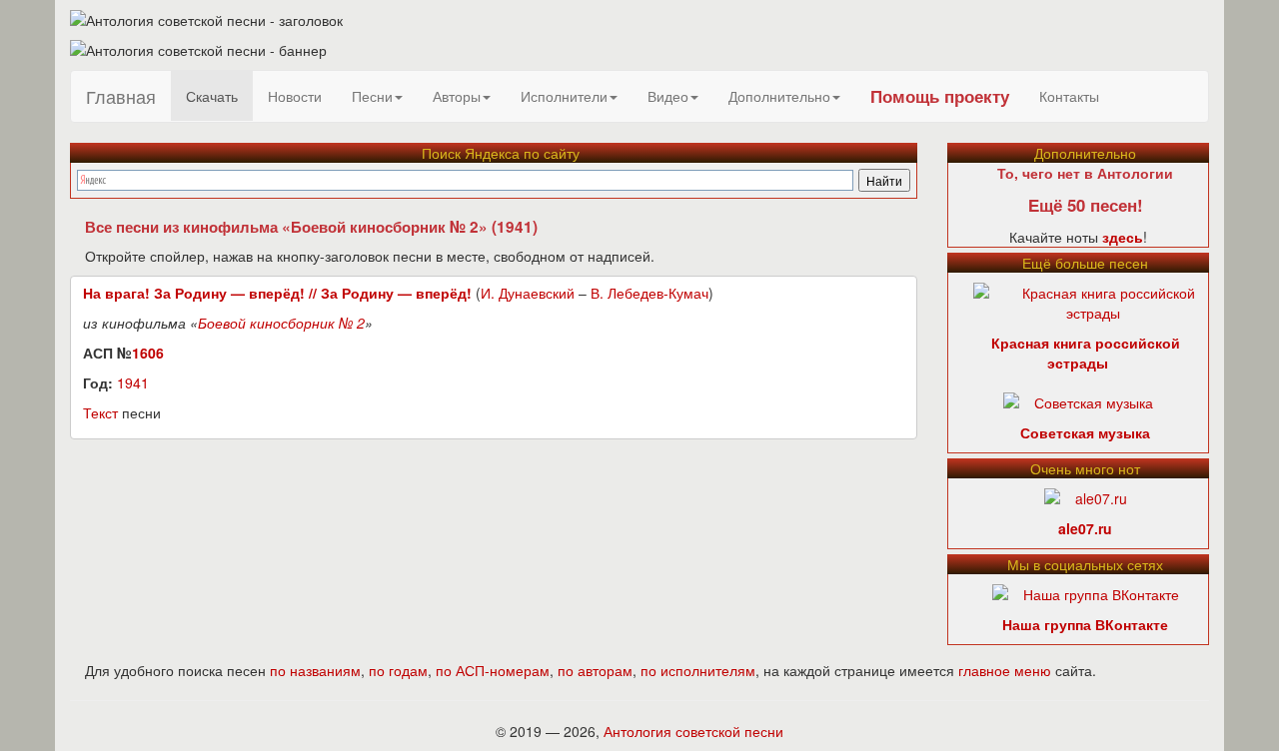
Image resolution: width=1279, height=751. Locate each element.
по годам (398, 670)
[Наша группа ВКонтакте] (1085, 592)
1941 (133, 382)
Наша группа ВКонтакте (1085, 624)
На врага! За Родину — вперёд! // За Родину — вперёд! (277, 293)
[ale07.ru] (1085, 496)
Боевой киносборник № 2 (281, 323)
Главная (121, 96)
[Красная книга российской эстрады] (1093, 301)
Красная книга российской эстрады (1085, 353)
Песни (372, 96)
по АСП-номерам (493, 670)
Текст (100, 412)
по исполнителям (697, 670)
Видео (667, 96)
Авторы (457, 96)
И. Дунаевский (528, 293)
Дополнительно (779, 96)
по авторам (595, 670)
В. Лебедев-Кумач (649, 293)
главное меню (1004, 670)
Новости (295, 96)
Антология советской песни (693, 731)
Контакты (1069, 96)
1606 (148, 353)
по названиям (315, 670)
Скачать (212, 96)
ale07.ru (1085, 528)
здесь (1122, 237)
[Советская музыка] (1078, 400)
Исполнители (564, 96)
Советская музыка (1085, 432)
